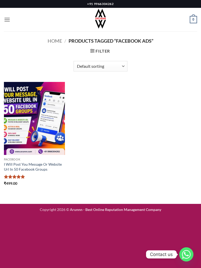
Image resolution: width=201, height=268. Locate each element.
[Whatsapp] (186, 254)
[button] (7, 19)
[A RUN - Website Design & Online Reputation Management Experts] (100, 19)
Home (55, 41)
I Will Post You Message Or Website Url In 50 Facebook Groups (33, 166)
